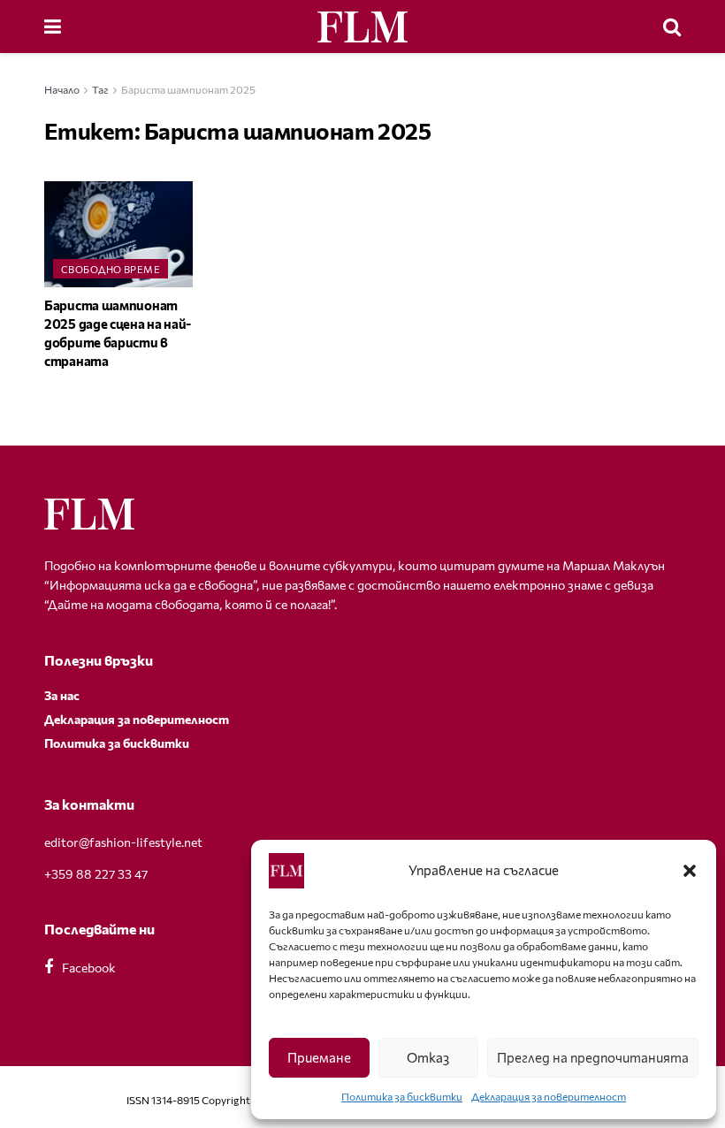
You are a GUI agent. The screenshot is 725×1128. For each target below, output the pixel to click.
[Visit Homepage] (362, 26)
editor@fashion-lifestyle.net (123, 842)
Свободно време (110, 269)
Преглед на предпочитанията (593, 1057)
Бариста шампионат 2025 (188, 89)
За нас (62, 695)
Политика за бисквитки (401, 1096)
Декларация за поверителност (548, 1096)
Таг (100, 89)
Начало (62, 89)
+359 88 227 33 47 (96, 873)
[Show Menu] (52, 26)
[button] (689, 871)
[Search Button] (672, 26)
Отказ (428, 1057)
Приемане (319, 1057)
